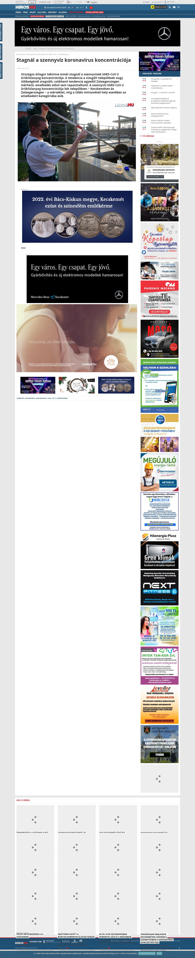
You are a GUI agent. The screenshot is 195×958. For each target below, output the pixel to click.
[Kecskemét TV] (32, 2)
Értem (159, 953)
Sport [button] (32, 12)
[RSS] (170, 7)
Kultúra (41, 12)
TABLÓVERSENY (76, 12)
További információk (147, 953)
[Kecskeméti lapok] (45, 2)
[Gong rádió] (69, 2)
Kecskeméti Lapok (99, 16)
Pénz (25, 12)
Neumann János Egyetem (33, 950)
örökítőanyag (64, 54)
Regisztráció (158, 2)
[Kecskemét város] (171, 2)
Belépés (147, 2)
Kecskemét (22, 950)
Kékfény (52, 12)
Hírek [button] (18, 12)
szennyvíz (22, 54)
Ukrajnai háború (22, 16)
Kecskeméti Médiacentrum (74, 950)
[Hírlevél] (174, 7)
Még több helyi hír (22, 933)
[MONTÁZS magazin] (91, 2)
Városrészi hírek (113, 16)
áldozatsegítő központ (89, 950)
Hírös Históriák (71, 16)
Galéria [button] (62, 12)
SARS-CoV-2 (53, 54)
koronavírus (31, 54)
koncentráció (42, 54)
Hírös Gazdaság (84, 16)
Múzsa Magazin (115, 950)
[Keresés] (178, 7)
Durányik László (106, 950)
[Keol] (79, 2)
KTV (122, 950)
